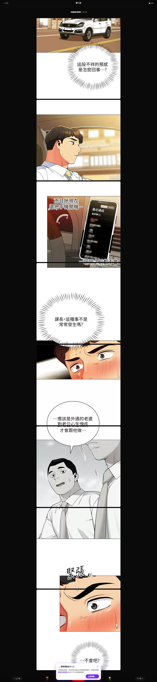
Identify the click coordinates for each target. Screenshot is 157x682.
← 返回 (5, 3)
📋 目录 (151, 3)
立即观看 (92, 676)
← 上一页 (17, 678)
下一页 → (140, 678)
